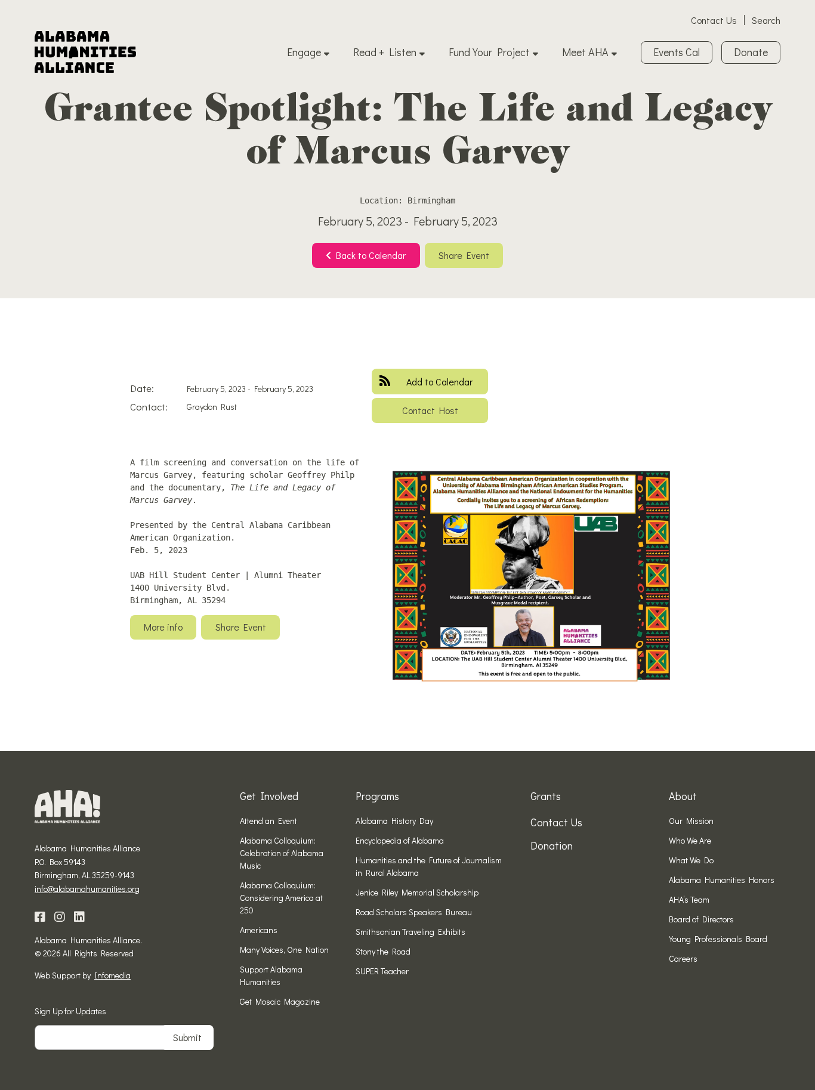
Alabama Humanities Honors (721, 879)
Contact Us (714, 20)
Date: (142, 388)
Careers (683, 958)
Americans (258, 929)
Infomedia (112, 975)
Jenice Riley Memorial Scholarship (417, 892)
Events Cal (676, 52)
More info (163, 626)
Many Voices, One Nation (284, 949)
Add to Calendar (439, 381)
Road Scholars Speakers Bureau (414, 912)
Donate (751, 52)
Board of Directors (701, 919)
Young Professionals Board (718, 938)
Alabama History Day (394, 820)
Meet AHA (585, 52)
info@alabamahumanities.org (87, 888)
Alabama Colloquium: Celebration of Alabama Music (281, 853)
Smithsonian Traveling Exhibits (410, 931)
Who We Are (690, 840)
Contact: (149, 406)
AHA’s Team (689, 899)
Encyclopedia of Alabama (400, 840)
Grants (545, 796)
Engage (304, 52)
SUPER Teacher (382, 971)
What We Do (691, 860)
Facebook (40, 917)
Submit (187, 1037)
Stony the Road (383, 951)
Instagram (59, 917)
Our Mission (691, 820)
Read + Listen (384, 52)
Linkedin (79, 917)
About (683, 796)
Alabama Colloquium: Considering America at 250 (281, 897)
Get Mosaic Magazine (280, 1001)
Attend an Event (268, 820)
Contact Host (430, 410)
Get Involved (269, 796)
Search (766, 20)
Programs (377, 796)
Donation (551, 845)
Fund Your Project (489, 52)
